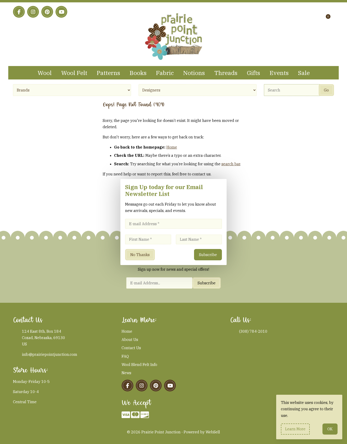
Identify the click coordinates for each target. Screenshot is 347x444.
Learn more (295, 429)
